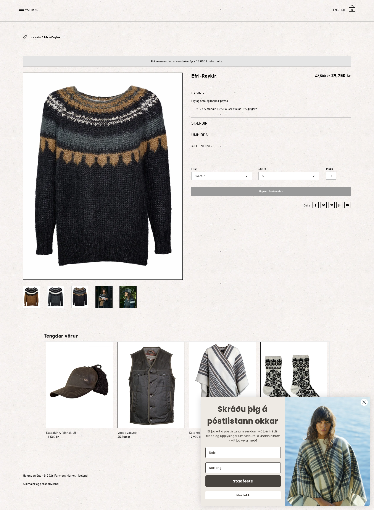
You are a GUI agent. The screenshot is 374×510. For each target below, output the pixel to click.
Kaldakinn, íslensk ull (61, 432)
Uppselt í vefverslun (271, 191)
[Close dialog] (364, 402)
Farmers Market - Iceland (71, 475)
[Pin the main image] (332, 205)
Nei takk (243, 495)
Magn (329, 168)
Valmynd (31, 9)
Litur (194, 169)
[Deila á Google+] (339, 205)
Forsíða (35, 37)
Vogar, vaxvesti (128, 432)
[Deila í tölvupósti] (347, 205)
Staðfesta (243, 481)
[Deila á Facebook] (316, 205)
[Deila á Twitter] (324, 205)
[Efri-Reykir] (103, 176)
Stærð (262, 169)
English (339, 9)
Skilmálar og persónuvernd (41, 484)
